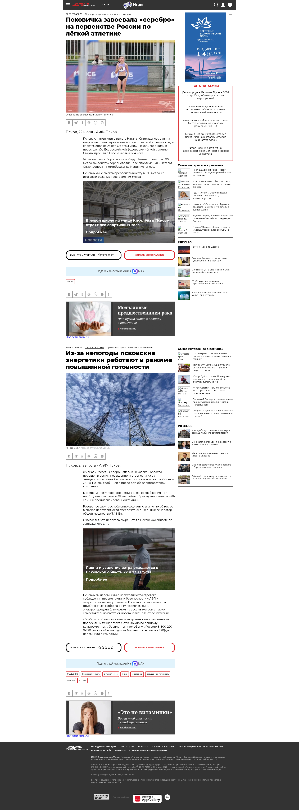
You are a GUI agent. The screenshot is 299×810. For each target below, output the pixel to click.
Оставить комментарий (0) (149, 255)
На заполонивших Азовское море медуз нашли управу (210, 293)
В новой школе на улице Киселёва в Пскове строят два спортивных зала (127, 222)
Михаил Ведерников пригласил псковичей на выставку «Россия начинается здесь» (205, 137)
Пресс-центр (127, 747)
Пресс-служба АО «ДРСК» (96, 448)
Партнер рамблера (121, 797)
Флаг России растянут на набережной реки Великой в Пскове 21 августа (205, 151)
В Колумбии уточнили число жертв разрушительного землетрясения (211, 431)
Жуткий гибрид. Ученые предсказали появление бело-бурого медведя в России (213, 218)
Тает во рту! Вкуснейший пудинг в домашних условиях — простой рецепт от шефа (211, 368)
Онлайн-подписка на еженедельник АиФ (200, 747)
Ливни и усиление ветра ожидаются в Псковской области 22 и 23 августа (122, 570)
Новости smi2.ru (77, 337)
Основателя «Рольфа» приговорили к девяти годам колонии (211, 443)
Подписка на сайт (101, 750)
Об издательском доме (104, 747)
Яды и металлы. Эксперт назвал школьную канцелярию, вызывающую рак (210, 195)
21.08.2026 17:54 (74, 347)
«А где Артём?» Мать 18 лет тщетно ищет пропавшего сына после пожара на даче (211, 390)
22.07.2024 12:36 (74, 14)
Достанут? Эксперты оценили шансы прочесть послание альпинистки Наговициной (213, 402)
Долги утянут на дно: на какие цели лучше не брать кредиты (211, 271)
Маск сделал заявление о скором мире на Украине (210, 454)
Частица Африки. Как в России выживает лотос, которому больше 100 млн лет (212, 173)
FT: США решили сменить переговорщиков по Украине (207, 282)
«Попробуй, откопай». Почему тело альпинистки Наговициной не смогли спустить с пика (212, 379)
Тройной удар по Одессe (205, 247)
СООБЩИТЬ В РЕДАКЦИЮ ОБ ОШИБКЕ (148, 750)
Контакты (120, 750)
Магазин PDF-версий (163, 747)
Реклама (143, 747)
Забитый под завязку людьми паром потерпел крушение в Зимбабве (211, 477)
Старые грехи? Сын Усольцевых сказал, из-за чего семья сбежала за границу (212, 356)
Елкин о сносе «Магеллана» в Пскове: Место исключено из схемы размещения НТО (206, 123)
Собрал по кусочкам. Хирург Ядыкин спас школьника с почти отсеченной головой (213, 413)
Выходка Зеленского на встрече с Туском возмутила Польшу (210, 259)
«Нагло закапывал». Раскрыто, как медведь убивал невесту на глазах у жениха (212, 184)
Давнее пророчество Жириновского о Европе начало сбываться (211, 466)
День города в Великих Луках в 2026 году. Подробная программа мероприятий (205, 95)
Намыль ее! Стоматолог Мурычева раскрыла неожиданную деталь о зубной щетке (211, 207)
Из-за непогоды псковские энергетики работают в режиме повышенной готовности (205, 109)
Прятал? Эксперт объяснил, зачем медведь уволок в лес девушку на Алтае (211, 230)
